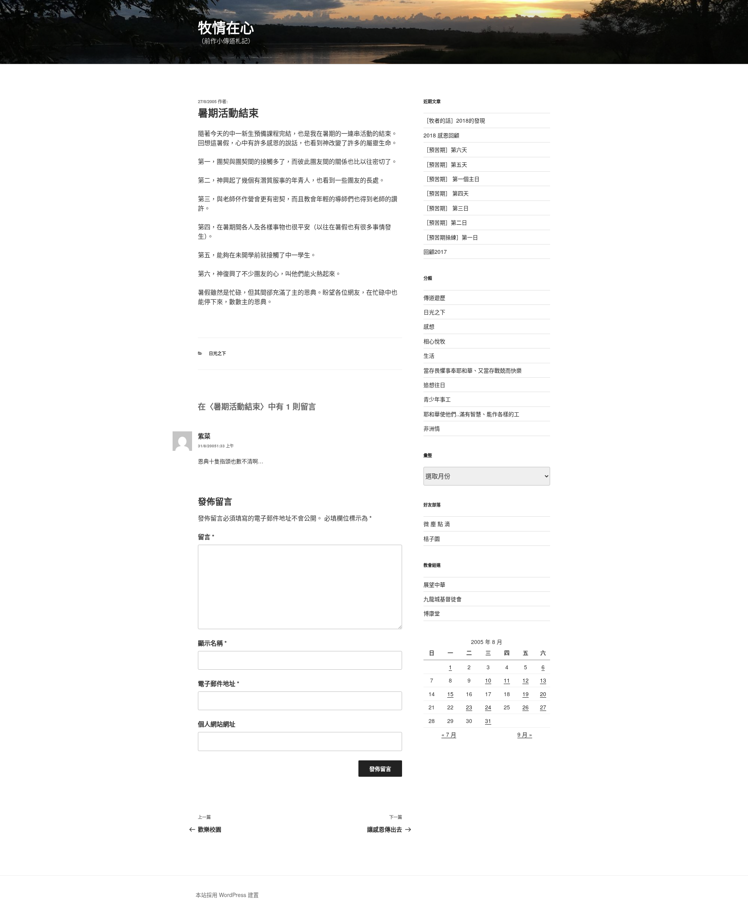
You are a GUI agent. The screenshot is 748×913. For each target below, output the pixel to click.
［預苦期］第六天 (445, 149)
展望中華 (434, 584)
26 (525, 707)
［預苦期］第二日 (445, 222)
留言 (206, 536)
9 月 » (524, 734)
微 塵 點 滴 (436, 524)
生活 (428, 355)
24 (488, 707)
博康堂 (431, 613)
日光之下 (217, 353)
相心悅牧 (434, 341)
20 (543, 694)
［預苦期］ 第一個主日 (451, 179)
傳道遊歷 (434, 297)
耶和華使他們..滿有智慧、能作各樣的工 (471, 414)
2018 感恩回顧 (441, 135)
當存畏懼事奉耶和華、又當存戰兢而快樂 (472, 370)
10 (488, 680)
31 (488, 721)
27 (543, 707)
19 (525, 694)
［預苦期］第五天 (445, 164)
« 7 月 (448, 734)
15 (450, 694)
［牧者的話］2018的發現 (454, 120)
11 (507, 680)
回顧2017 (435, 251)
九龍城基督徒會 (442, 599)
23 (469, 707)
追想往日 (434, 385)
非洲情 (431, 428)
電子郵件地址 (218, 683)
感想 (428, 326)
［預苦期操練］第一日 (450, 237)
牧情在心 (226, 27)
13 (543, 680)
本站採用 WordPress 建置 (227, 895)
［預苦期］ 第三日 (446, 208)
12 (525, 680)
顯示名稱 (212, 643)
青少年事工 (437, 399)
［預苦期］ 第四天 (446, 193)
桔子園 (431, 538)
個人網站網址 (216, 723)
